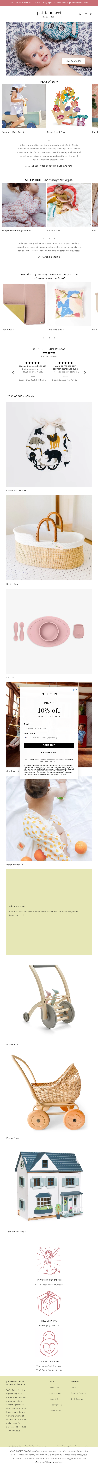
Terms (64, 774)
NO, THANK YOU (49, 753)
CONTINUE (49, 745)
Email (27, 724)
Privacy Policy (55, 774)
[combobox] (28, 737)
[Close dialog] (74, 689)
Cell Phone (30, 733)
